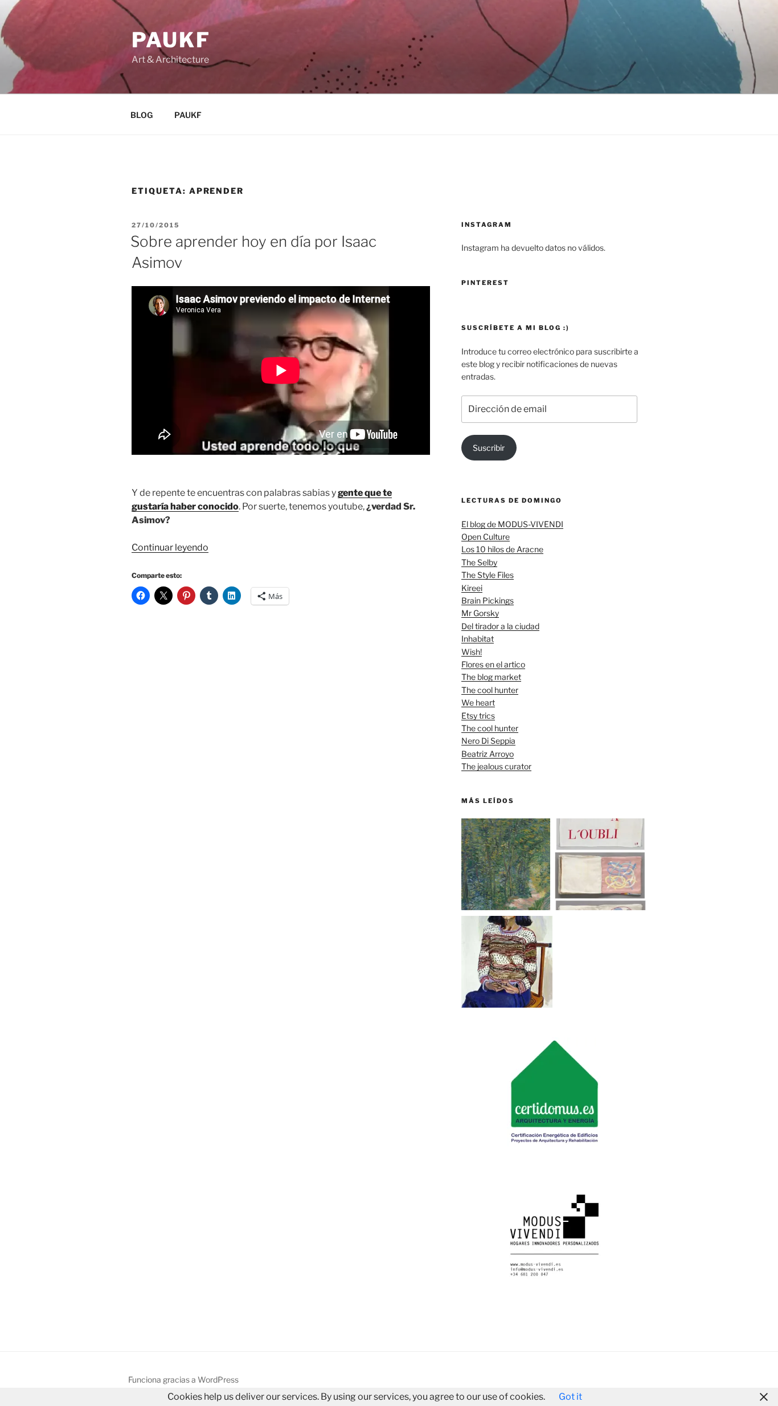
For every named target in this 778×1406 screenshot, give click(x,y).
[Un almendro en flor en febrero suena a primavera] (507, 866)
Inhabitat (477, 638)
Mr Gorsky (480, 613)
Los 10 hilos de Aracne (502, 549)
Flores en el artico (493, 664)
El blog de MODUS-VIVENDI (512, 524)
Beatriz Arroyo (487, 754)
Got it (570, 1396)
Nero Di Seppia (488, 740)
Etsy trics (478, 715)
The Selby (479, 562)
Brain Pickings (487, 600)
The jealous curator (496, 766)
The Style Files (487, 575)
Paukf (171, 39)
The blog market (491, 677)
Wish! (471, 652)
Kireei (471, 588)
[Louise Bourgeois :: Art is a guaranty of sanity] (600, 866)
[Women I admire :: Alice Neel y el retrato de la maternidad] (507, 963)
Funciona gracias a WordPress (183, 1379)
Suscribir (489, 448)
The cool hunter (489, 690)
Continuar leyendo (170, 547)
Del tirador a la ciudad (500, 626)
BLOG (141, 115)
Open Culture (485, 536)
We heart (478, 702)
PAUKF (188, 115)
